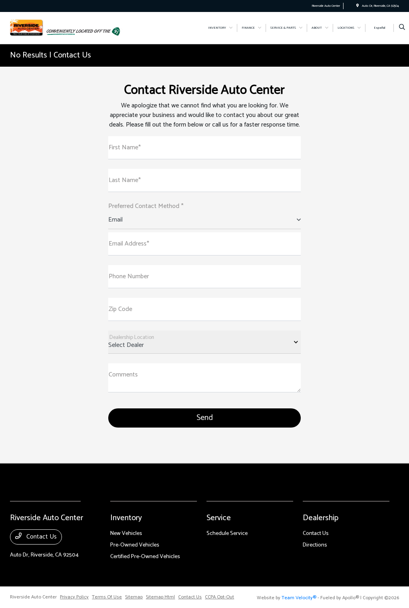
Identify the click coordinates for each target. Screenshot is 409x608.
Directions (315, 545)
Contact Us (41, 536)
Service (218, 518)
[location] (357, 5)
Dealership (320, 518)
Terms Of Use (107, 597)
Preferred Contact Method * (145, 206)
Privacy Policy (74, 597)
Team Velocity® (299, 598)
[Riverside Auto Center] (26, 27)
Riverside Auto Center (33, 597)
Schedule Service (227, 533)
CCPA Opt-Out (219, 597)
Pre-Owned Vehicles (134, 545)
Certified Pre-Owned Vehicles (145, 556)
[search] (402, 28)
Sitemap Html (160, 597)
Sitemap (134, 597)
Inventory (126, 518)
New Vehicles (126, 533)
